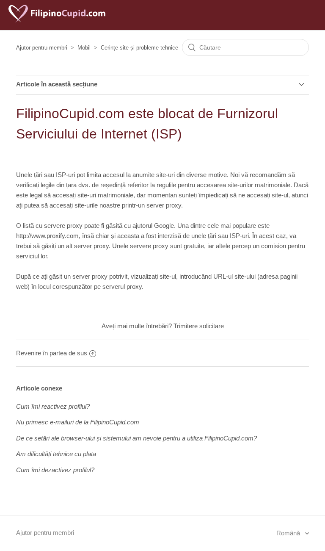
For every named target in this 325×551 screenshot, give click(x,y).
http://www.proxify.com (47, 235)
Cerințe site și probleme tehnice (139, 47)
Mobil (84, 47)
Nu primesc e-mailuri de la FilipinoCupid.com (77, 422)
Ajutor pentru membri (41, 47)
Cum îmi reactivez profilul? (53, 406)
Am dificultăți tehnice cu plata (56, 453)
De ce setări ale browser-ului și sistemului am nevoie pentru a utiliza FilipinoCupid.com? (136, 438)
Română (289, 533)
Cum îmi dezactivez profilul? (55, 469)
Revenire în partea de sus (51, 353)
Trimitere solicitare (199, 325)
